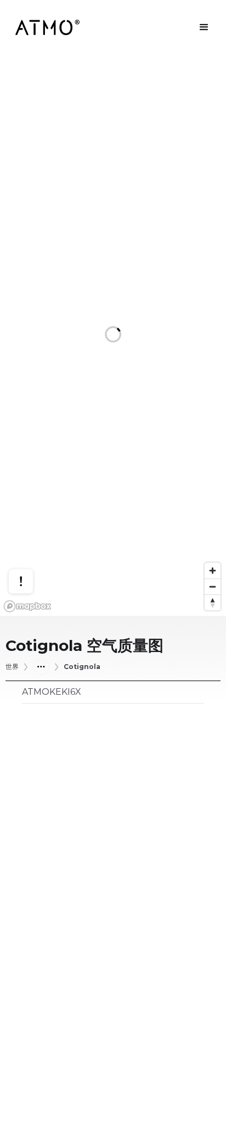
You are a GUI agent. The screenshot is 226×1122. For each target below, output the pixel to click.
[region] (113, 335)
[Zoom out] (213, 586)
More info (31, 541)
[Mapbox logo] (27, 606)
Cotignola (82, 667)
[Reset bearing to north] (213, 602)
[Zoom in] (213, 571)
